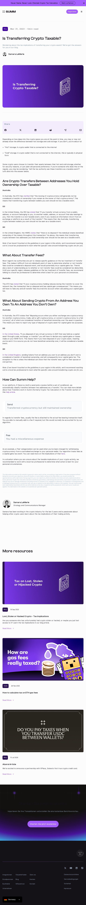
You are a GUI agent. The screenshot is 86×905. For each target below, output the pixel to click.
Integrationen (7, 875)
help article (10, 392)
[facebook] (5, 130)
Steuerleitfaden (21, 875)
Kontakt (32, 884)
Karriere (32, 879)
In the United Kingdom (12, 355)
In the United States (11, 334)
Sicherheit (67, 883)
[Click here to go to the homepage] (9, 11)
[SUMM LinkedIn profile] (76, 868)
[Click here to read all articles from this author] (43, 507)
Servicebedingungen (71, 879)
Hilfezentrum (20, 884)
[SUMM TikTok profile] (82, 868)
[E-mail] (80, 130)
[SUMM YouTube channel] (71, 868)
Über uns (33, 875)
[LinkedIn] (35, 130)
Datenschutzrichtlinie (71, 874)
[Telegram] (65, 130)
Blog (17, 879)
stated (32, 212)
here (63, 454)
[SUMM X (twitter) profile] (65, 868)
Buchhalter (6, 884)
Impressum (67, 888)
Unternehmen (7, 888)
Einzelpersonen (8, 879)
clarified (26, 196)
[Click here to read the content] (50, 130)
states (33, 233)
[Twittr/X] (20, 130)
